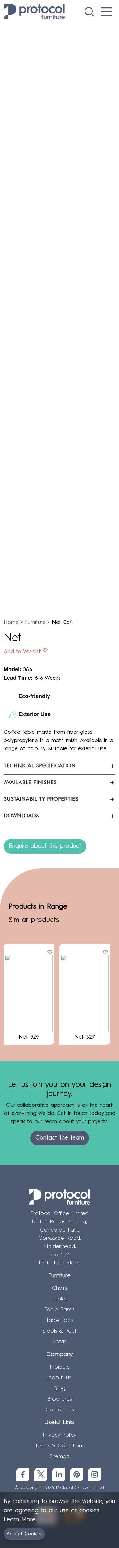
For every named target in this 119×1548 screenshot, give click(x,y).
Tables (59, 1299)
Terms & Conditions (59, 1446)
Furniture (35, 622)
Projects (59, 1367)
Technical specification (40, 766)
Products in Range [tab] (38, 906)
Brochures (59, 1399)
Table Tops (59, 1320)
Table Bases (59, 1309)
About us (59, 1377)
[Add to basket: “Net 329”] (49, 952)
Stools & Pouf (59, 1331)
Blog (59, 1388)
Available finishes (30, 782)
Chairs (59, 1288)
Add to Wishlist (22, 651)
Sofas (59, 1341)
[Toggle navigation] (106, 11)
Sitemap (60, 1456)
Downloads (21, 816)
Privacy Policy (60, 1435)
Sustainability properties (41, 799)
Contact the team (59, 1138)
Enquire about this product (45, 846)
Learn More (19, 1520)
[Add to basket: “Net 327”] (105, 952)
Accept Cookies (24, 1534)
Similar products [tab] (34, 920)
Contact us (60, 1409)
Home (11, 622)
